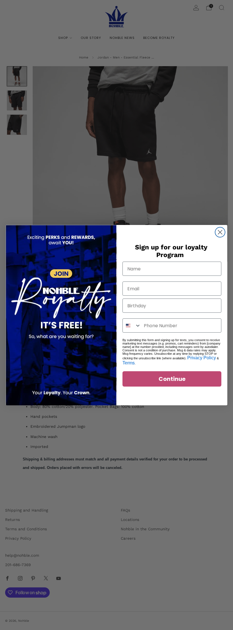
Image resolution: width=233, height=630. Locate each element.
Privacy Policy (201, 357)
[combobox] (132, 325)
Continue (172, 379)
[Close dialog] (220, 232)
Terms (128, 362)
